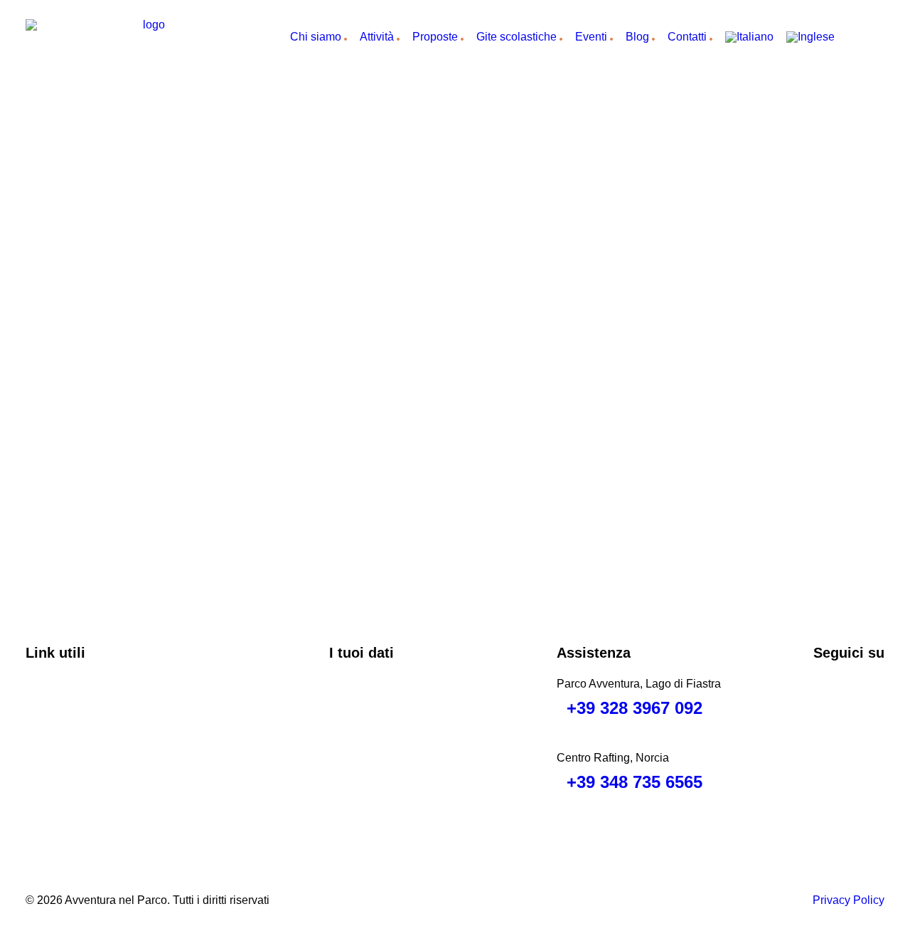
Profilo (362, 684)
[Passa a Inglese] (815, 37)
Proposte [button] (435, 37)
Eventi (591, 37)
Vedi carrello (378, 704)
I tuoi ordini (374, 723)
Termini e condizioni (93, 723)
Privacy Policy (848, 900)
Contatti (687, 37)
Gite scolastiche (516, 37)
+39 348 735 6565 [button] (634, 782)
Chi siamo (315, 37)
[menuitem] (313, 37)
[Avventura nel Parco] (148, 37)
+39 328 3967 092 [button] (634, 707)
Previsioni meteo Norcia (103, 803)
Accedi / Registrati (392, 743)
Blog (637, 37)
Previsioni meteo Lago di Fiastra (124, 783)
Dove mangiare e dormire (107, 704)
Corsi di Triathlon (86, 763)
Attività (377, 37)
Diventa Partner (82, 743)
